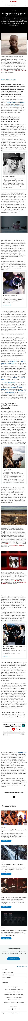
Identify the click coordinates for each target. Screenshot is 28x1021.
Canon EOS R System (9, 382)
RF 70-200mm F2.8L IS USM (17, 545)
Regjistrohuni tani (13, 958)
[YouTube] (19, 1009)
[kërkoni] (2, 2)
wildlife (9, 102)
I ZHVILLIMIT (3, 827)
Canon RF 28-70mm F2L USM (19, 70)
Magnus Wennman (14, 105)
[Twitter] (15, 1009)
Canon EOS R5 (4, 70)
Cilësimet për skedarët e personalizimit (14, 1002)
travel (13, 102)
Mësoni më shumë (6, 840)
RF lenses (8, 386)
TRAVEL (2, 862)
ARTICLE (14, 10)
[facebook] (9, 1009)
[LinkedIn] (12, 1009)
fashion (22, 102)
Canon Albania (13, 1006)
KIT (1, 895)
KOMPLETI (3, 928)
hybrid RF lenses (21, 386)
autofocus (13, 387)
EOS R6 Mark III (10, 392)
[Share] (14, 797)
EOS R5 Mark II (22, 390)
